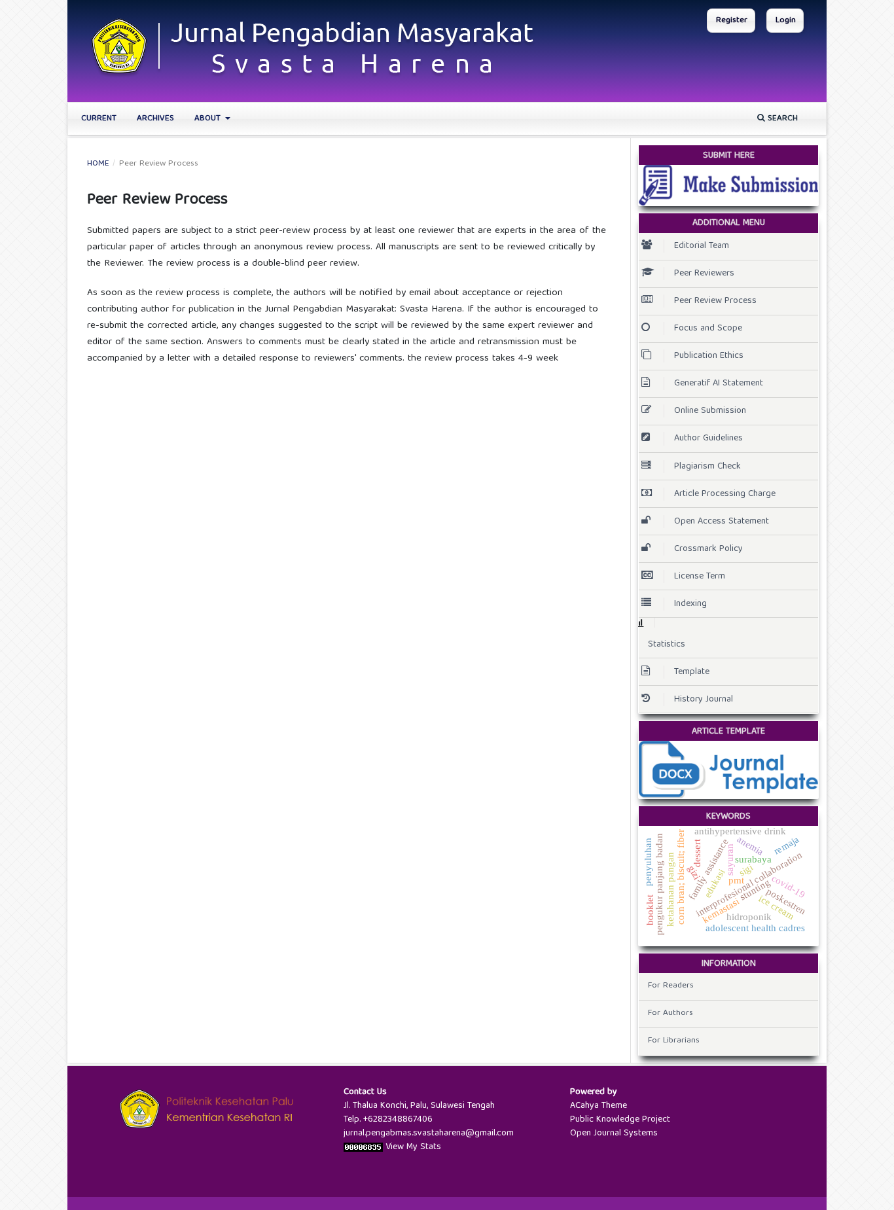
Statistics (666, 644)
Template (691, 672)
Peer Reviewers (704, 273)
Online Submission (710, 411)
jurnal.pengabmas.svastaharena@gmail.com (429, 1133)
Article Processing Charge (725, 494)
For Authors (670, 1013)
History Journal (703, 699)
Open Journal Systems (614, 1133)
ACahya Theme (598, 1106)
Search (781, 118)
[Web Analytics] (363, 1147)
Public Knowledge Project (620, 1120)
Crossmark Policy (708, 549)
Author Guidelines (708, 438)
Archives (155, 118)
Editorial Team (701, 246)
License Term (699, 576)
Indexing (690, 604)
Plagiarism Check (707, 466)
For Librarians (674, 1040)
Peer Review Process (715, 301)
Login (786, 20)
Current (98, 118)
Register (731, 20)
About (208, 118)
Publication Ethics (708, 356)
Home (98, 164)
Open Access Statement (721, 521)
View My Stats (413, 1147)
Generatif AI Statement (718, 383)
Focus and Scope (708, 328)
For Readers (671, 985)
